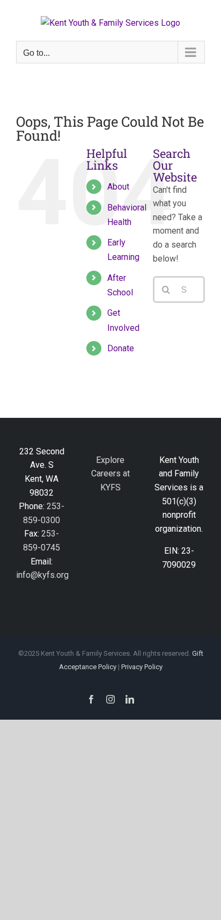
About (118, 187)
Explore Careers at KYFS (110, 473)
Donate (120, 348)
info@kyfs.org (42, 575)
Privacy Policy (142, 667)
